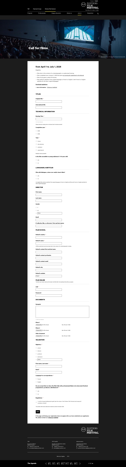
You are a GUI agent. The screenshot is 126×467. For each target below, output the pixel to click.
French (39, 379)
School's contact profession (43, 255)
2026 (39, 134)
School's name (40, 241)
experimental (41, 150)
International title (40, 105)
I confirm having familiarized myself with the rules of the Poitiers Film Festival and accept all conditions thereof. (59, 402)
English (39, 382)
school (39, 348)
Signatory (39, 344)
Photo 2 (38, 328)
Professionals (42, 13)
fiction (39, 141)
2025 (39, 131)
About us (69, 13)
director (39, 351)
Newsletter (90, 13)
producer (40, 354)
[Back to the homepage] (90, 8)
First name (39, 192)
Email (37, 217)
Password (38, 293)
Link (37, 287)
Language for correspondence (45, 375)
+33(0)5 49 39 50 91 (58, 446)
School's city (39, 267)
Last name (38, 198)
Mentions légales (61, 456)
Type (38, 138)
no (38, 163)
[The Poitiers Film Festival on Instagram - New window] (90, 463)
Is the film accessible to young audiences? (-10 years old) (52, 156)
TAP (28, 9)
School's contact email (42, 261)
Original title (40, 99)
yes (38, 160)
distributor (40, 357)
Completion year (41, 127)
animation (40, 147)
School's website (40, 273)
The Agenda (31, 463)
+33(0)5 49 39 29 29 (34, 446)
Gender (38, 204)
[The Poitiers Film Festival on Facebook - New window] (89, 463)
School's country (41, 234)
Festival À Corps (37, 9)
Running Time (40, 116)
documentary (41, 144)
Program (29, 13)
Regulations (39, 398)
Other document (40, 333)
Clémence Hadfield (52, 87)
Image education (56, 13)
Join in (79, 13)
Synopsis (38, 304)
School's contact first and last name (46, 249)
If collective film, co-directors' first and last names (50, 223)
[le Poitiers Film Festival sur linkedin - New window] (92, 463)
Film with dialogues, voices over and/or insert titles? (50, 172)
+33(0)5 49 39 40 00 (83, 446)
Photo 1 (38, 322)
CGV (68, 456)
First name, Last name (42, 363)
